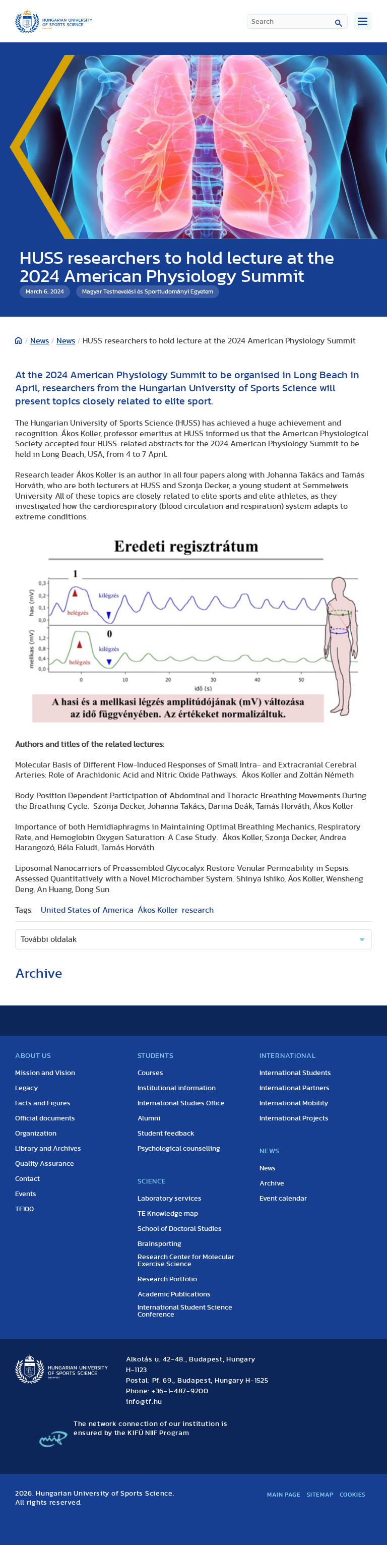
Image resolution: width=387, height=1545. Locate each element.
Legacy (26, 1088)
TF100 (24, 1209)
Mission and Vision (45, 1073)
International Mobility (294, 1103)
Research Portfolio (167, 1279)
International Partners (295, 1088)
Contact (27, 1178)
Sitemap (320, 1495)
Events (25, 1194)
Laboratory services (170, 1198)
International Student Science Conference (185, 1311)
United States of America (87, 910)
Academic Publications (174, 1294)
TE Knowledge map (168, 1213)
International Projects (294, 1118)
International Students (295, 1073)
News (39, 341)
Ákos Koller (158, 910)
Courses (150, 1073)
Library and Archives (48, 1148)
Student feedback (166, 1133)
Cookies (353, 1495)
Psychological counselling (179, 1148)
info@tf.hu (144, 1401)
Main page (283, 1495)
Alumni (149, 1118)
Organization (35, 1133)
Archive (272, 1183)
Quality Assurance (44, 1163)
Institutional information (177, 1088)
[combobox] (297, 21)
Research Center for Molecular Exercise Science (186, 1261)
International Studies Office (181, 1103)
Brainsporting (159, 1243)
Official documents (45, 1118)
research (198, 910)
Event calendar (283, 1198)
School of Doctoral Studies (180, 1228)
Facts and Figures (43, 1103)
